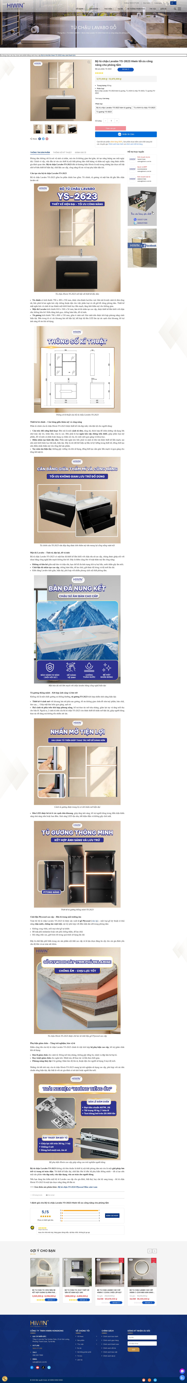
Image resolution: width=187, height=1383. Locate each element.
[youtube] (37, 1367)
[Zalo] (49, 1367)
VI (172, 3)
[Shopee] (143, 1380)
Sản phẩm (93, 9)
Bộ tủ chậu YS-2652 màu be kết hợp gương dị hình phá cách (43, 1292)
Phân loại (98, 104)
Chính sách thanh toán (111, 1344)
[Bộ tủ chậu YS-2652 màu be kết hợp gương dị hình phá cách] (44, 1272)
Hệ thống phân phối (136, 9)
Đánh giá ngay (112, 1215)
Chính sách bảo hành (110, 1336)
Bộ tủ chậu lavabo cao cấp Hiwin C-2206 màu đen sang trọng (141, 1292)
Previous (34, 129)
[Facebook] (31, 1367)
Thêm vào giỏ (110, 128)
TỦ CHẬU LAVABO (73, 33)
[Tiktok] (43, 1367)
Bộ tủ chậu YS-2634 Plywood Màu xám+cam (77, 1187)
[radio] (114, 107)
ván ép (95, 921)
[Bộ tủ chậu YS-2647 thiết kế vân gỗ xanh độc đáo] (77, 1272)
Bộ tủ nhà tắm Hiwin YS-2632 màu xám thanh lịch (58, 55)
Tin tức (152, 9)
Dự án (120, 9)
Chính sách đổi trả (109, 1348)
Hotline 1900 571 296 (131, 3)
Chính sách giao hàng (111, 1340)
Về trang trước (37, 1195)
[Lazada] (149, 1380)
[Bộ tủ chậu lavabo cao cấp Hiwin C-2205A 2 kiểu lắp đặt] (109, 1272)
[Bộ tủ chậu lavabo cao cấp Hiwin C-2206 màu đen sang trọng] (142, 1272)
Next (76, 129)
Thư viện (108, 9)
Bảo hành (146, 3)
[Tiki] (155, 1380)
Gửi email (51, 1195)
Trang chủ (61, 33)
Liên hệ (163, 9)
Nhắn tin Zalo (128, 134)
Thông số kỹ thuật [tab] (62, 152)
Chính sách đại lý (109, 1356)
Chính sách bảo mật (110, 1352)
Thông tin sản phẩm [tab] (40, 152)
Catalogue (158, 3)
